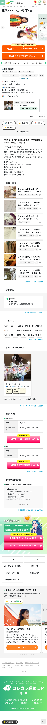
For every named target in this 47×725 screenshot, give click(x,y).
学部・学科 (7, 63)
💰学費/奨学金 (23, 123)
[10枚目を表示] (33, 654)
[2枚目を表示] (18, 654)
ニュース (16, 63)
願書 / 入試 (34, 573)
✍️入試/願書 (9, 127)
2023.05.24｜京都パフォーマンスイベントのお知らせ (24, 335)
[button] (1, 63)
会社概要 (24, 703)
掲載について (38, 703)
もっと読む (22, 504)
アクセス (39, 63)
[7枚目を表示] (28, 654)
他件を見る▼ (23, 78)
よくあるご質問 (37, 700)
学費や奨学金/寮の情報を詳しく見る (30, 510)
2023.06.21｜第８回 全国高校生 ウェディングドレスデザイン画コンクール (24, 330)
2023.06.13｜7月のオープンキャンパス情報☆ (24, 326)
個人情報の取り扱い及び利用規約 (16, 700)
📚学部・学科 (8, 123)
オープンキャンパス (27, 63)
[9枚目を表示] (31, 654)
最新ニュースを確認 (35, 339)
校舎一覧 (34, 566)
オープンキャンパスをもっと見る (31, 406)
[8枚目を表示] (29, 654)
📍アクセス (38, 123)
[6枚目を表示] (26, 654)
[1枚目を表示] (17, 654)
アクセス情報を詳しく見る (33, 313)
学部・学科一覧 (12, 573)
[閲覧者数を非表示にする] (16, 722)
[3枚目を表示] (20, 654)
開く (22, 672)
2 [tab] (25, 42)
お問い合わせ (9, 703)
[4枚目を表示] (22, 654)
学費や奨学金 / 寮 (12, 579)
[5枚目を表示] (24, 654)
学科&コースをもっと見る (33, 282)
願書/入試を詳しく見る (34, 472)
